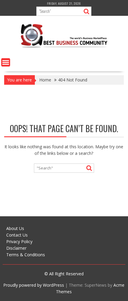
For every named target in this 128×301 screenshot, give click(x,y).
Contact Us (17, 235)
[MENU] (5, 62)
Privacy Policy (19, 241)
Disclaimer (16, 248)
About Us (15, 228)
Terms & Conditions (25, 254)
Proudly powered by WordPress (33, 285)
